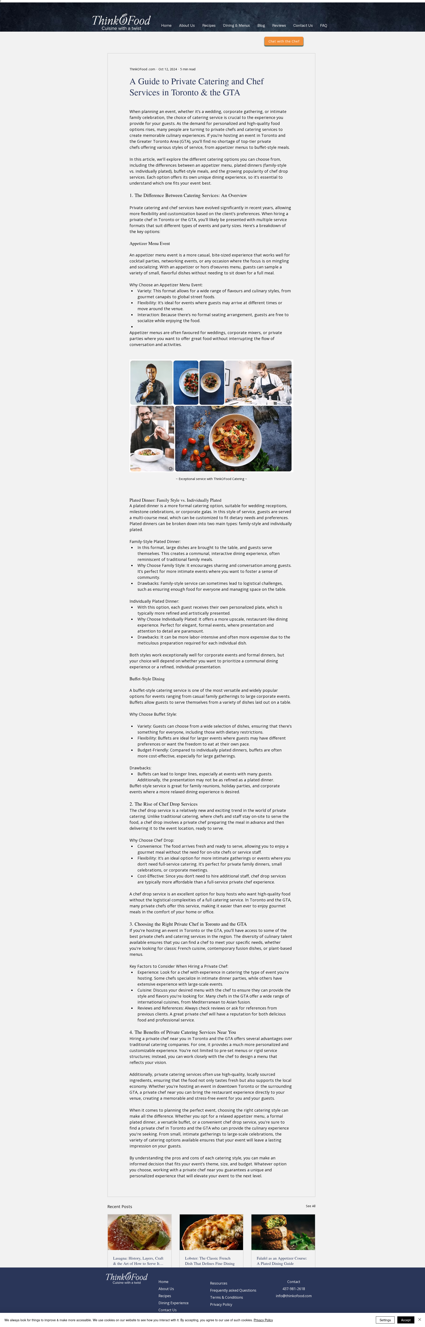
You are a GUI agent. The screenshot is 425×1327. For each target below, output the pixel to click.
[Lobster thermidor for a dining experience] (211, 1232)
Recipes (164, 1295)
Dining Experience (173, 1302)
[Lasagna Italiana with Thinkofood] (139, 1232)
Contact (293, 1281)
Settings (385, 1320)
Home (163, 1281)
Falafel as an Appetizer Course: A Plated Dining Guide (282, 1260)
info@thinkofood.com (294, 1295)
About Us (166, 1288)
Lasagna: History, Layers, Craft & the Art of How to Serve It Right (138, 1260)
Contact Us (167, 1310)
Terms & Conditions (226, 1297)
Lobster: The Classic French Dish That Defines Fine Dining (210, 1260)
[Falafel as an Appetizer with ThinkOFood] (283, 1232)
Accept (406, 1320)
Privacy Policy (221, 1304)
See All (310, 1206)
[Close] (419, 1319)
